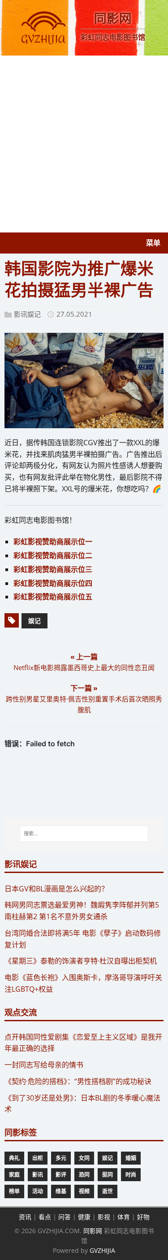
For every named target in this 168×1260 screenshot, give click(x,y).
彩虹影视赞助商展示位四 (52, 583)
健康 (84, 1217)
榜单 (14, 1191)
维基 (61, 1191)
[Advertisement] (84, 144)
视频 (84, 1191)
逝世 (107, 1191)
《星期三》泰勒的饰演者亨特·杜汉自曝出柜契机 (80, 961)
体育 (123, 1217)
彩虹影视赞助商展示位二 (52, 555)
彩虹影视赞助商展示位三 (52, 569)
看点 (45, 1217)
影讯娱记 (27, 314)
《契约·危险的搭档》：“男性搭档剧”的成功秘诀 (77, 1081)
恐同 (84, 1174)
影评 (61, 1174)
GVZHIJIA (102, 1250)
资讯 (25, 1217)
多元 (61, 1158)
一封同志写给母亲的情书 (43, 1065)
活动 (37, 1191)
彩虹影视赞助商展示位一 (52, 541)
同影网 (92, 1230)
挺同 (107, 1174)
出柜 (37, 1158)
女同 (84, 1158)
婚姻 (130, 1158)
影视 (104, 1217)
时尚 (130, 1174)
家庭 (14, 1174)
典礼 (14, 1158)
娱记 (34, 620)
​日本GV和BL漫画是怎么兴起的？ (56, 889)
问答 (64, 1217)
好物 (143, 1217)
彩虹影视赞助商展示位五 (52, 597)
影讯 (37, 1174)
